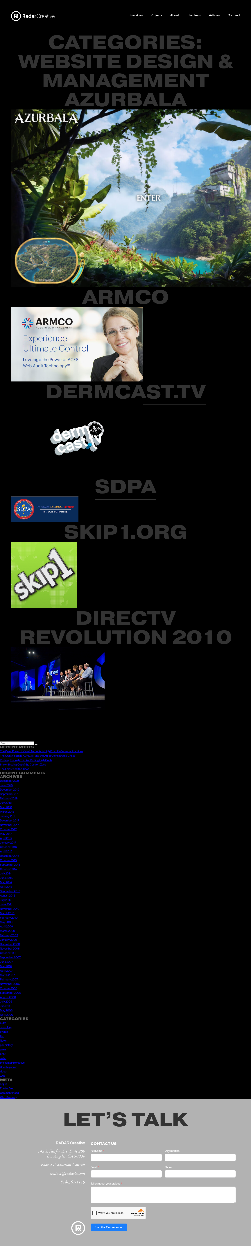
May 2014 (6, 882)
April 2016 (6, 851)
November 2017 (9, 825)
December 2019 (9, 789)
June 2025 (6, 785)
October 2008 (8, 953)
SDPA (125, 486)
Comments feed (9, 1093)
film (2, 1036)
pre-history (6, 1045)
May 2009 (6, 922)
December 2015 (9, 856)
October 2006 (8, 988)
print (3, 1054)
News (3, 1040)
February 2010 (9, 917)
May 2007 (6, 966)
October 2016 (8, 847)
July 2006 (6, 1001)
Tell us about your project (105, 1183)
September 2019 (10, 794)
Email (94, 1167)
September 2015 (10, 864)
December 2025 (9, 780)
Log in (3, 1084)
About (174, 15)
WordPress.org (8, 1097)
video (3, 1071)
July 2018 (6, 803)
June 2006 (6, 1006)
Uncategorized (8, 1067)
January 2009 (8, 939)
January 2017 (8, 842)
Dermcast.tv (126, 391)
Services (136, 15)
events (4, 1031)
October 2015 (8, 860)
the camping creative (12, 1062)
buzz (3, 1023)
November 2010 (9, 909)
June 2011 (6, 904)
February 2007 (9, 979)
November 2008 (10, 948)
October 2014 (8, 869)
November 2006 (10, 984)
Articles (214, 15)
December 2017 (9, 820)
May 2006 (6, 1010)
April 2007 (6, 970)
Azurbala (125, 99)
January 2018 (8, 816)
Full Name (96, 1151)
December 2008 (10, 944)
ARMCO (125, 297)
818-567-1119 (72, 1182)
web (2, 1076)
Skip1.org (125, 532)
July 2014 (6, 873)
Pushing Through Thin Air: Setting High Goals (26, 760)
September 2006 (10, 992)
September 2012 (10, 891)
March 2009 (7, 931)
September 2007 (10, 957)
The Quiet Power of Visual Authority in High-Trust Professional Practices (41, 751)
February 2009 (9, 935)
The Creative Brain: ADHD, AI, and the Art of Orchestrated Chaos (37, 755)
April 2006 (6, 1015)
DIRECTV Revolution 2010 (125, 628)
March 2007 (7, 975)
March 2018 (7, 811)
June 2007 (6, 962)
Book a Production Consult (63, 1165)
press (3, 1049)
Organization (172, 1151)
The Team (194, 15)
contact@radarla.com (67, 1174)
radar (3, 1058)
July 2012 (5, 900)
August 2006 (8, 997)
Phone (168, 1167)
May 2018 (6, 807)
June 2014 (6, 878)
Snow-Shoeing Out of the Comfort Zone (23, 764)
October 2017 (8, 829)
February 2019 (8, 798)
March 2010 (7, 913)
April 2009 (6, 926)
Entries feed (7, 1088)
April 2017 (6, 838)
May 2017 (6, 833)
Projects (156, 15)
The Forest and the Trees (14, 769)
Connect (234, 15)
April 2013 (6, 886)
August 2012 (7, 895)
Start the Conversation (108, 1227)
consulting (6, 1027)
